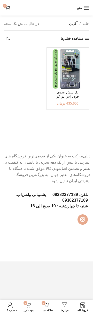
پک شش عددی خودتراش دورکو (68, 94)
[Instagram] (83, 219)
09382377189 (65, 194)
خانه (86, 23)
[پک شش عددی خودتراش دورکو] (68, 69)
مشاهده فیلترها (72, 38)
